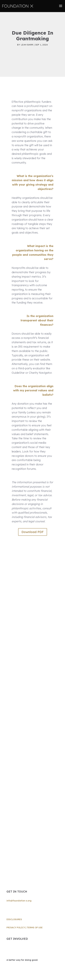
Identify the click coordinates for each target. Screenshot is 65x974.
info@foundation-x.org (18, 900)
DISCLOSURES (14, 919)
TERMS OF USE (35, 927)
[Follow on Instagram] (8, 909)
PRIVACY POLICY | (16, 927)
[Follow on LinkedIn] (21, 909)
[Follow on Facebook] (15, 909)
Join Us (15, 950)
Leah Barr (27, 44)
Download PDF (32, 532)
